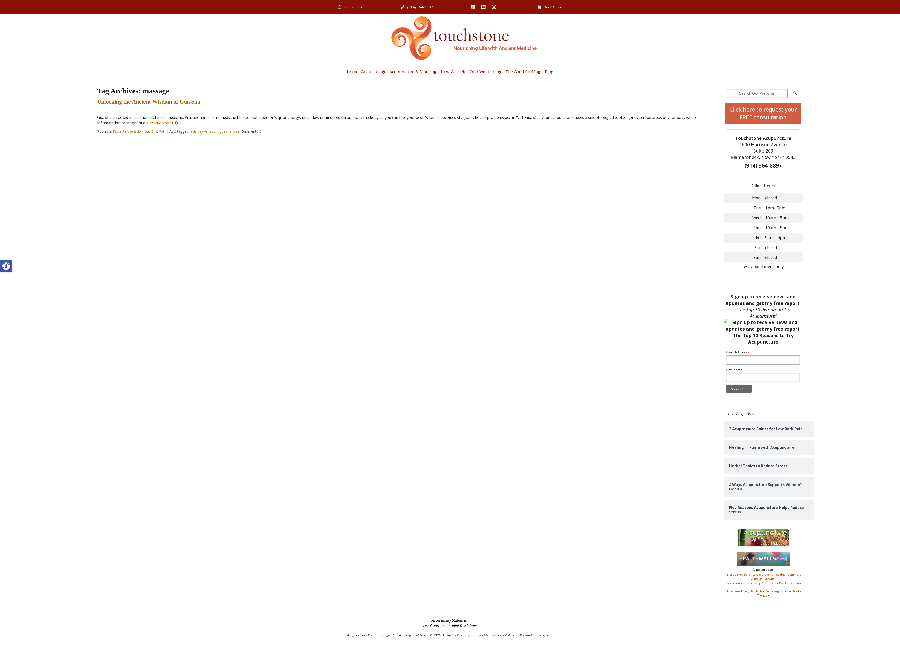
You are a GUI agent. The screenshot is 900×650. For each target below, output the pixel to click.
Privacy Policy (503, 635)
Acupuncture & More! (410, 72)
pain (236, 131)
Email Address (738, 352)
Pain (162, 131)
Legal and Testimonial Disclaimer (450, 625)
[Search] (795, 93)
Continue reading (161, 123)
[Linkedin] (483, 7)
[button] (6, 266)
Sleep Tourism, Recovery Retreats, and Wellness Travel (764, 583)
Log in (544, 635)
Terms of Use (481, 635)
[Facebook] (473, 7)
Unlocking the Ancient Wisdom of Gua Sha (148, 102)
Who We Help (482, 72)
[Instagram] (494, 7)
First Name (734, 370)
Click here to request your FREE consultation (763, 113)
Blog (549, 72)
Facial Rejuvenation (128, 131)
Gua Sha (151, 131)
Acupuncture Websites (363, 635)
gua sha (225, 131)
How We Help (454, 72)
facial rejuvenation (203, 131)
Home (352, 72)
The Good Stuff (520, 72)
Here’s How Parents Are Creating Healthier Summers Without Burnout (764, 576)
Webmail (525, 635)
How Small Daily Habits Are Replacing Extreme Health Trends (764, 593)
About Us (370, 72)
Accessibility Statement (450, 620)
